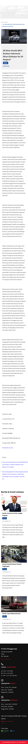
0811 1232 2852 (7, 675)
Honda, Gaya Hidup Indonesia (11, 613)
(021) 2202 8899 (8, 671)
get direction (5, 659)
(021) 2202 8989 (8, 673)
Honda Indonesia (8, 721)
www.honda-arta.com (7, 447)
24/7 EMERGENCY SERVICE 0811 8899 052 (14, 742)
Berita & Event (4, 22)
